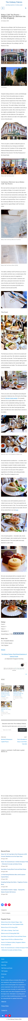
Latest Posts (4, 962)
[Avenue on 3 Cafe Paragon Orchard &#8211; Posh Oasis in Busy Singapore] (6, 688)
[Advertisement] (14, 832)
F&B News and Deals (6, 968)
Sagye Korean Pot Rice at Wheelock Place (12, 939)
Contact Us (4, 1010)
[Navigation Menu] (2, 8)
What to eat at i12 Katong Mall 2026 (10, 933)
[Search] (25, 8)
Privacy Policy (5, 1006)
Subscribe (22, 729)
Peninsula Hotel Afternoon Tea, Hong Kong (5, 709)
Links (2, 977)
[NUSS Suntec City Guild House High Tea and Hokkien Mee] (18, 688)
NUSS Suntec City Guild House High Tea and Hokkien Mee (18, 694)
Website (3, 649)
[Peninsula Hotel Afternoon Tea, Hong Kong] (6, 704)
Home (2, 959)
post (17, 510)
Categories (4, 910)
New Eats (3, 965)
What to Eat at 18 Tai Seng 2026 (9, 927)
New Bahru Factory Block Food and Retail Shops (13, 869)
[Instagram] (6, 904)
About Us (3, 1001)
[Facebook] (2, 904)
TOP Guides (4, 971)
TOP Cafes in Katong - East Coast (9, 930)
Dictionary (3, 974)
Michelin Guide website (11, 398)
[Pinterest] (9, 904)
